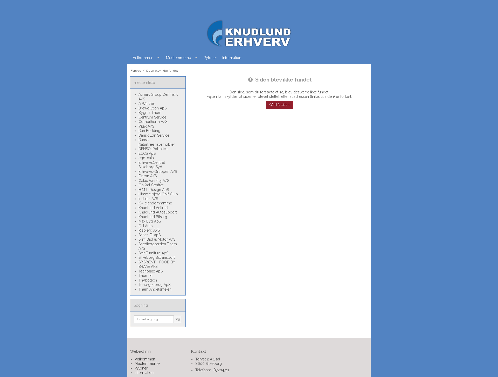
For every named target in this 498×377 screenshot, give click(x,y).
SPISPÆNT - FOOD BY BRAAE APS (157, 264)
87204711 (221, 370)
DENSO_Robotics (153, 149)
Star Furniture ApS (153, 253)
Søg (177, 319)
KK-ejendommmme (155, 203)
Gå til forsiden (279, 105)
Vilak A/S (146, 126)
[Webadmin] (249, 33)
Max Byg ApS (150, 221)
